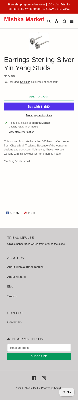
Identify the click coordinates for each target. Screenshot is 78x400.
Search (12, 296)
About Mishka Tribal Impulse (25, 267)
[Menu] (72, 21)
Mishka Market (32, 388)
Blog (10, 286)
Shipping (25, 81)
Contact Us (14, 322)
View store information (21, 131)
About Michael (16, 276)
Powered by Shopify (51, 388)
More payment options (39, 115)
